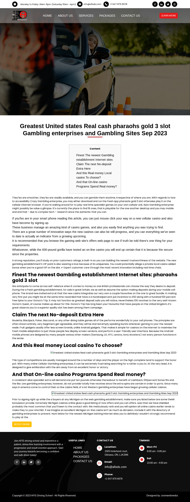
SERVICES (86, 15)
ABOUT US (65, 15)
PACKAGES (107, 15)
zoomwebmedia (169, 495)
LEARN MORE (168, 15)
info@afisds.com (116, 467)
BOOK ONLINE (22, 424)
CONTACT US (130, 15)
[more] (165, 15)
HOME (47, 15)
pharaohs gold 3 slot (131, 201)
